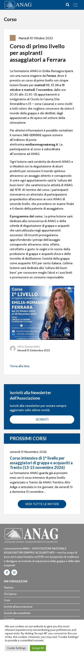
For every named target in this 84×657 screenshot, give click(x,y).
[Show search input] (68, 5)
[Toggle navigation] (75, 5)
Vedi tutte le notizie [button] (42, 504)
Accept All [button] (38, 648)
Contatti (9, 619)
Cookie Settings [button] (16, 648)
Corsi (7, 600)
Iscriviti (42, 419)
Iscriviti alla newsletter (17, 613)
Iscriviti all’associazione (18, 606)
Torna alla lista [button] (19, 366)
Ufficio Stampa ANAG (28, 346)
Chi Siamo (10, 594)
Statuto (8, 587)
